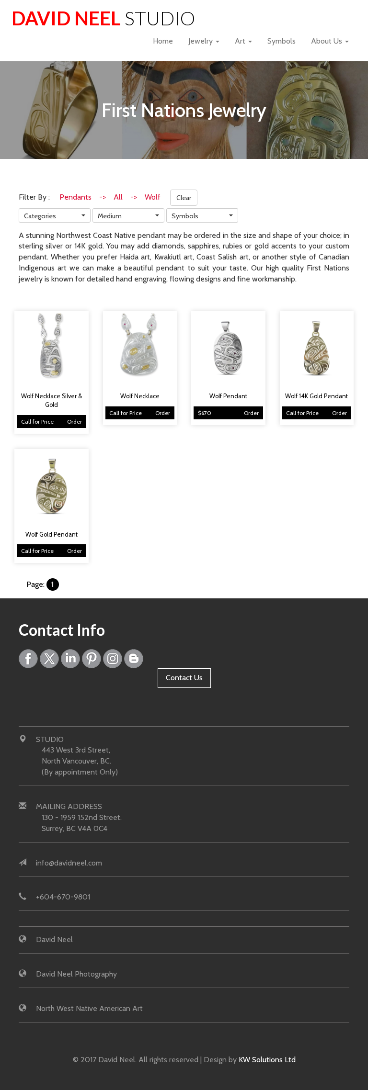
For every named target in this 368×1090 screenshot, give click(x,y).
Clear (183, 197)
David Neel (103, 18)
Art (241, 40)
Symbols (281, 40)
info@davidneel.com (69, 862)
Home (163, 40)
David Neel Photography (76, 973)
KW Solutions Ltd (267, 1059)
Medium (110, 216)
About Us (327, 40)
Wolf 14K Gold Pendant (316, 396)
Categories (40, 216)
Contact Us (184, 677)
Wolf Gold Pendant (51, 534)
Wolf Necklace (140, 396)
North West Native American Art (89, 1008)
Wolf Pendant (228, 396)
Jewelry (201, 40)
